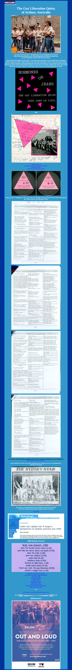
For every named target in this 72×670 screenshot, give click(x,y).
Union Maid (36, 579)
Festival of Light (36, 167)
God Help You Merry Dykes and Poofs (36, 166)
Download (36, 511)
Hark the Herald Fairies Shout (36, 169)
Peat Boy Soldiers (36, 578)
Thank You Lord (36, 164)
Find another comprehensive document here (36, 592)
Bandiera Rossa (36, 581)
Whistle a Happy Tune (36, 587)
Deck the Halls (36, 576)
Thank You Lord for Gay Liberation (36, 585)
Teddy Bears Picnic (36, 584)
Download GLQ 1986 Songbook (36, 460)
